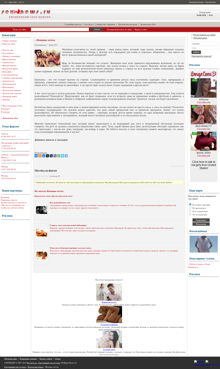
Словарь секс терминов (105, 24)
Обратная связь (210, 2)
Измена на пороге (109, 302)
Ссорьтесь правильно (109, 324)
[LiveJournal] (51, 155)
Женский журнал (9, 65)
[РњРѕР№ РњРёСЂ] (43, 155)
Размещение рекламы (196, 2)
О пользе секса (109, 349)
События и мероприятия (12, 78)
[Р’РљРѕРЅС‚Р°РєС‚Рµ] (36, 155)
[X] (47, 155)
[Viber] (55, 155)
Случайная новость (73, 24)
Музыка (4, 166)
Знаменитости (8, 81)
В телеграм (5, 112)
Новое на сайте (8, 43)
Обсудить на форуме (46, 170)
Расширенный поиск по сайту (119, 29)
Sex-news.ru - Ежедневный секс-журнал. (43, 362)
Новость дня (7, 50)
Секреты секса (8, 62)
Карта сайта (13, 2)
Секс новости (7, 53)
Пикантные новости (9, 200)
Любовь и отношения (11, 56)
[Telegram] (66, 155)
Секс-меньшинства (10, 74)
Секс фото (88, 24)
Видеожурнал (8, 87)
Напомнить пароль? (201, 56)
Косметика (5, 197)
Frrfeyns (4, 133)
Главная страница (9, 40)
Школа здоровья (9, 59)
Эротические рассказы (127, 24)
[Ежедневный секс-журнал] (26, 19)
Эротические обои (148, 24)
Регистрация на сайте (204, 34)
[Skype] (62, 155)
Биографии (7, 71)
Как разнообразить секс (60, 202)
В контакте (5, 108)
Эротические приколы (11, 90)
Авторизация (200, 37)
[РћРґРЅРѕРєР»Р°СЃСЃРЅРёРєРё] (39, 155)
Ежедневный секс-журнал (15, 367)
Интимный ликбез (9, 96)
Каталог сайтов (46, 358)
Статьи (57, 358)
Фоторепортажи (9, 84)
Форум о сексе (141, 29)
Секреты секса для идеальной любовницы (68, 225)
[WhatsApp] (58, 155)
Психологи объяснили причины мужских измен (70, 248)
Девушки (6, 99)
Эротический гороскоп (11, 93)
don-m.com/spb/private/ (15, 205)
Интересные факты (10, 68)
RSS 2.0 (21, 2)
